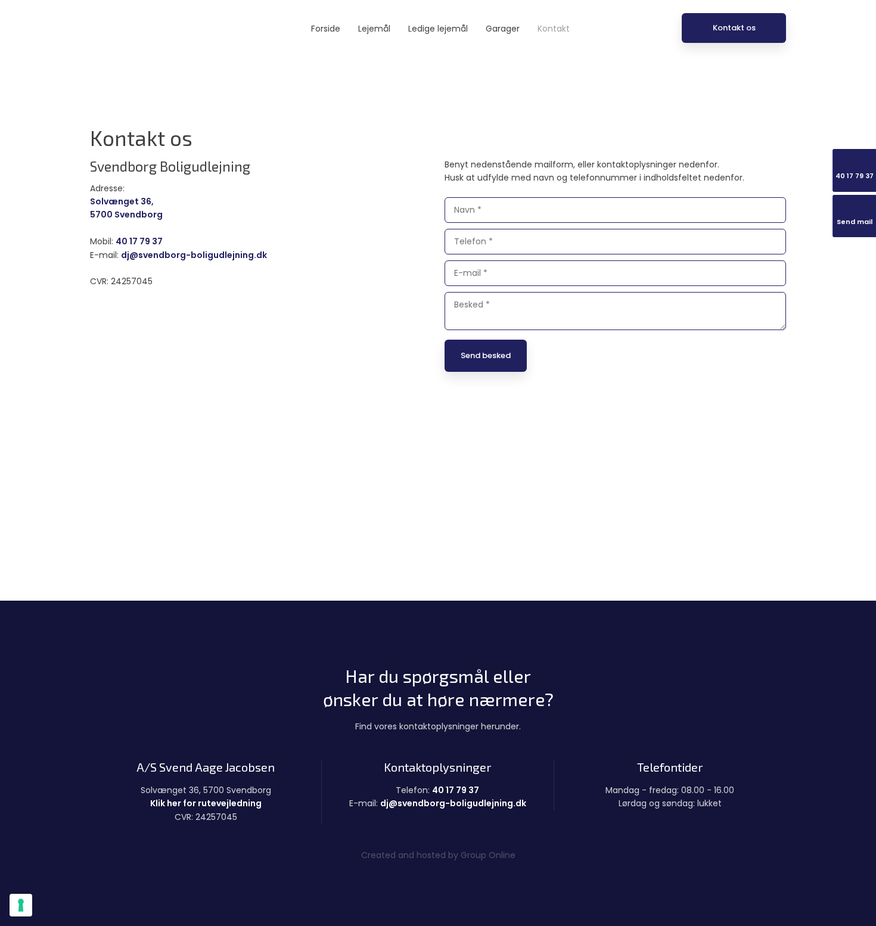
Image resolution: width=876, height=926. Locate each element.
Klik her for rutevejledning (206, 803)
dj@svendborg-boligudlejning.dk (194, 255)
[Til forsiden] (142, 30)
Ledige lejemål (438, 29)
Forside (325, 29)
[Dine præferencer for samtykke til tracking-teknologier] (21, 905)
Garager (503, 29)
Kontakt (554, 29)
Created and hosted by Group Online (438, 855)
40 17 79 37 (139, 241)
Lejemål (374, 29)
